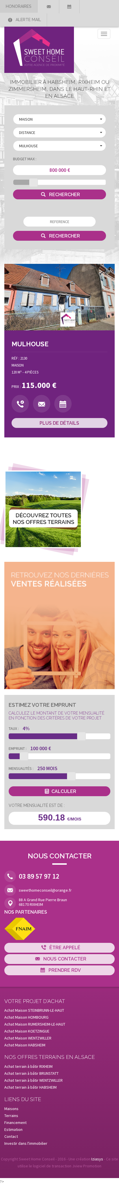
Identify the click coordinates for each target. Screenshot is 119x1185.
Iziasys (97, 1159)
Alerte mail (27, 19)
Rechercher (64, 194)
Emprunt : (18, 748)
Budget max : (24, 158)
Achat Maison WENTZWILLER (27, 1038)
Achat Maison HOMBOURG (26, 1017)
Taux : (14, 728)
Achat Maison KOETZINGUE (26, 1031)
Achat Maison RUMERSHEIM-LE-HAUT (34, 1024)
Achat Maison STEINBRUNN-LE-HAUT (34, 1010)
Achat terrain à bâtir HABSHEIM (30, 1087)
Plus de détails (59, 423)
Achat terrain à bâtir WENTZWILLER (33, 1080)
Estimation (13, 1129)
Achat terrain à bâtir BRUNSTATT (31, 1073)
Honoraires (18, 6)
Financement (15, 1122)
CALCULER (63, 791)
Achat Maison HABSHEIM (24, 1045)
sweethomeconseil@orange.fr (45, 890)
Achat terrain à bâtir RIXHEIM (28, 1066)
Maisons (11, 1108)
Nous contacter (64, 959)
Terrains (11, 1115)
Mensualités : (21, 768)
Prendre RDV (64, 970)
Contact (11, 1136)
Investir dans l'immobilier (25, 1143)
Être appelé (64, 947)
